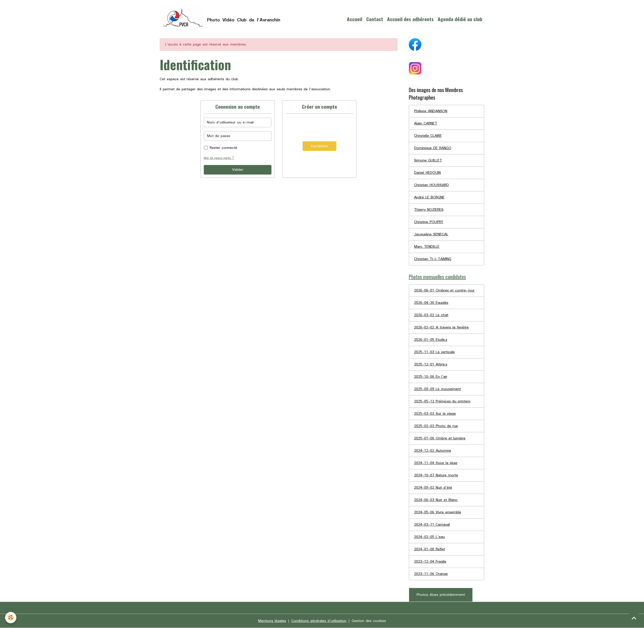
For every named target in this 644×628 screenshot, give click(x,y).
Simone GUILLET (428, 160)
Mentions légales (272, 621)
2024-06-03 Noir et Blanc (436, 500)
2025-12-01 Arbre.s (430, 364)
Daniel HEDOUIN (427, 173)
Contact (374, 19)
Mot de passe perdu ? (219, 158)
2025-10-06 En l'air (430, 377)
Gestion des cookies (369, 621)
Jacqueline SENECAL (431, 234)
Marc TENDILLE (426, 247)
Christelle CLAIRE (428, 136)
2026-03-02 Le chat (431, 315)
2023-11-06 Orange (431, 574)
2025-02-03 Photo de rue (436, 426)
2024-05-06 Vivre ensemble (437, 512)
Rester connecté (223, 148)
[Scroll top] (634, 618)
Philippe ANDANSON (430, 111)
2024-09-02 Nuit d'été (433, 488)
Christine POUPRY (428, 222)
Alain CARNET (425, 123)
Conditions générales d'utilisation (318, 621)
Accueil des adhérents (410, 19)
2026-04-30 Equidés (431, 303)
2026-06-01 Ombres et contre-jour (444, 290)
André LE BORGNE (429, 197)
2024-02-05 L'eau (429, 537)
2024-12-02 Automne (432, 451)
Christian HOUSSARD (431, 185)
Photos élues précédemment (441, 595)
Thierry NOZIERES (429, 210)
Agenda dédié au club (460, 19)
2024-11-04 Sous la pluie (435, 463)
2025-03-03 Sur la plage (435, 414)
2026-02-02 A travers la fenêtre (441, 327)
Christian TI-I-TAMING (432, 259)
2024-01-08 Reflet (429, 549)
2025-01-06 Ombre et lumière (439, 438)
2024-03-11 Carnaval (432, 525)
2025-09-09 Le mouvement (437, 389)
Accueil (354, 19)
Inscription (319, 146)
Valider (237, 170)
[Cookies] (10, 617)
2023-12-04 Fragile (430, 562)
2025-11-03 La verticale (434, 352)
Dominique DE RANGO (432, 148)
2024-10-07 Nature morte (436, 475)
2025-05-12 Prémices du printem (442, 401)
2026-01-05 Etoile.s (430, 340)
